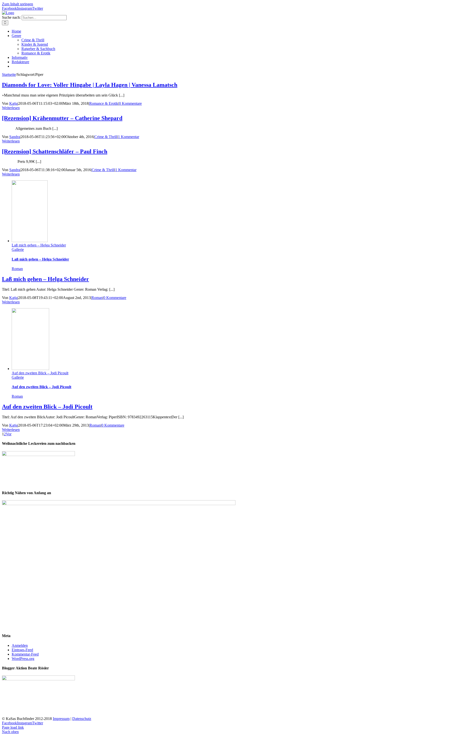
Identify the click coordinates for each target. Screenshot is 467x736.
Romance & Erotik (103, 103)
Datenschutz (81, 719)
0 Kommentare (130, 103)
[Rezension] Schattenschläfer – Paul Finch (54, 151)
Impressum (61, 719)
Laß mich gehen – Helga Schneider (39, 245)
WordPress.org (23, 659)
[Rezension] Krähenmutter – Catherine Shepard (62, 118)
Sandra (14, 137)
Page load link (13, 727)
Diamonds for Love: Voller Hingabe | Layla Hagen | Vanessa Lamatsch (89, 85)
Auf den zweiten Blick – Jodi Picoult (40, 373)
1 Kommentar (128, 137)
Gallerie (18, 249)
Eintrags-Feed (22, 650)
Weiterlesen (11, 108)
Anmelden (20, 645)
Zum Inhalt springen (17, 4)
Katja (13, 103)
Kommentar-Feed (25, 654)
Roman (17, 269)
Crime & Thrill (105, 137)
